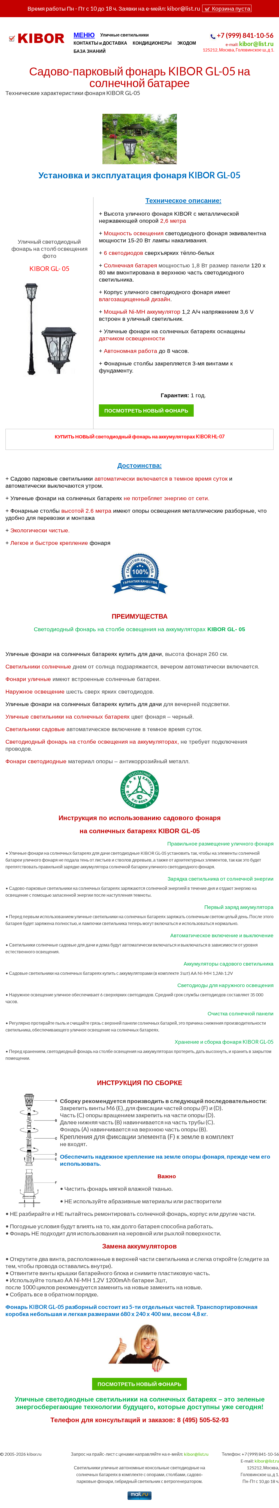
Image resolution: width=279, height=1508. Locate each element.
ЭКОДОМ (186, 42)
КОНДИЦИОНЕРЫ (152, 42)
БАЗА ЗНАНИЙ (90, 51)
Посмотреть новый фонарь (146, 410)
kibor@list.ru (256, 43)
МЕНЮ (84, 35)
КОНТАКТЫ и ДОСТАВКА (100, 42)
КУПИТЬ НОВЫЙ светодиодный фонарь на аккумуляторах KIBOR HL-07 (140, 436)
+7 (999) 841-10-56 (245, 35)
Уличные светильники (124, 34)
